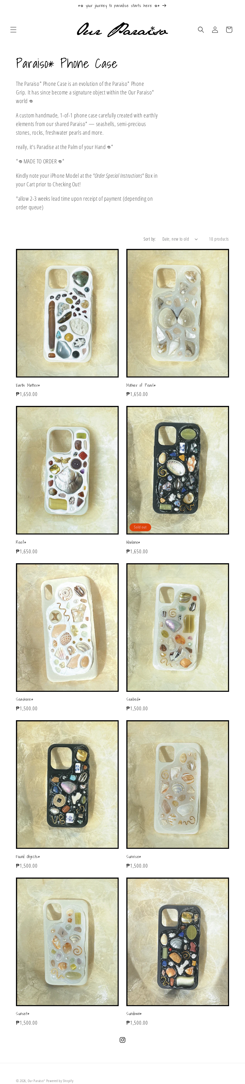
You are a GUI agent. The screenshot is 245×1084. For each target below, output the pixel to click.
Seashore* (24, 699)
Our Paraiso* (36, 1080)
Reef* (21, 542)
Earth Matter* (28, 385)
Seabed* (133, 699)
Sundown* (134, 1014)
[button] (13, 30)
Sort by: (150, 239)
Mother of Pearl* (141, 385)
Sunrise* (133, 857)
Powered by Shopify (60, 1080)
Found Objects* (28, 857)
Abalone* (133, 542)
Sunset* (22, 1014)
